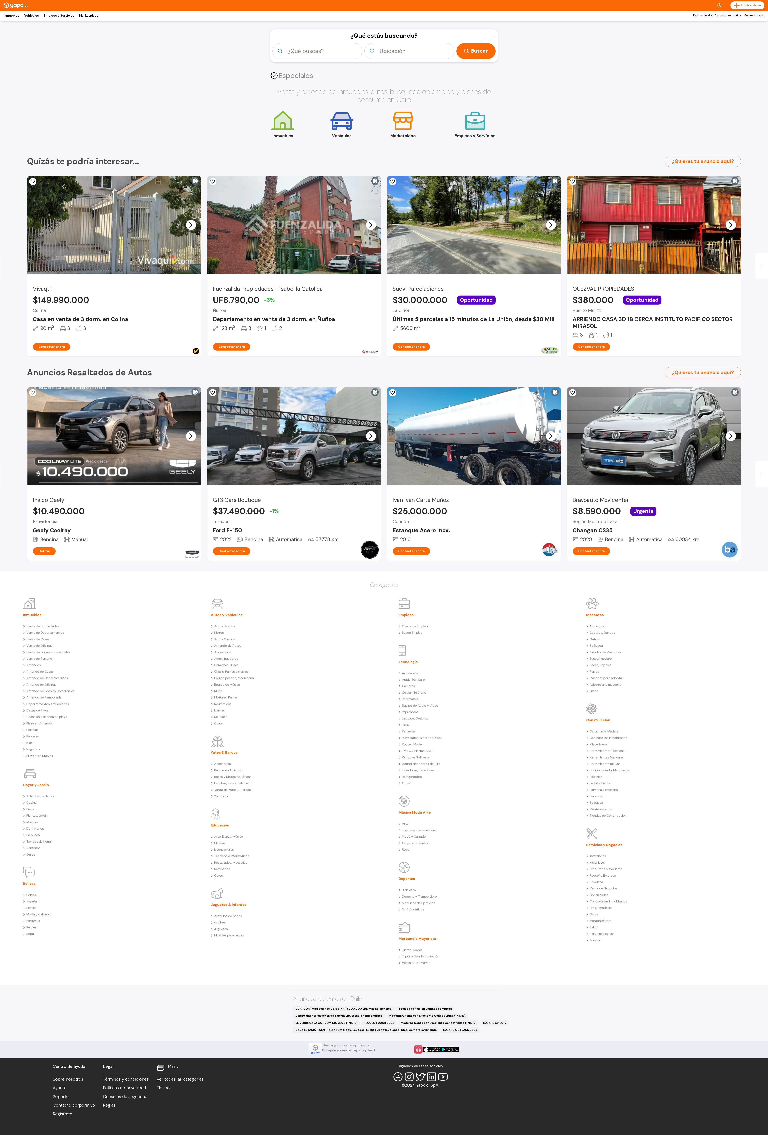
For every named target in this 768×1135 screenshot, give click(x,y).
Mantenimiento (601, 809)
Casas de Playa (37, 710)
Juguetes (221, 929)
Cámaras (408, 686)
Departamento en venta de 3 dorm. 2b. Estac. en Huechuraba (338, 1015)
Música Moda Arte (415, 812)
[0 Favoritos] (212, 181)
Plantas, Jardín (37, 815)
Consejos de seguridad (728, 15)
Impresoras (410, 712)
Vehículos (31, 16)
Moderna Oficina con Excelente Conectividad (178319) (427, 1015)
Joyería (31, 901)
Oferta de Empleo (415, 626)
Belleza (29, 883)
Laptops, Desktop (415, 718)
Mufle (218, 691)
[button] (191, 225)
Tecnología (408, 661)
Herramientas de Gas (605, 764)
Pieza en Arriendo (39, 723)
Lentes (31, 908)
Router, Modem (413, 744)
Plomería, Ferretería (604, 790)
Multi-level (597, 862)
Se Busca (220, 717)
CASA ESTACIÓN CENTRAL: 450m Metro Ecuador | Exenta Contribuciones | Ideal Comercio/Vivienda (366, 1030)
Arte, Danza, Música (228, 836)
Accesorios (222, 652)
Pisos (30, 809)
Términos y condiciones (126, 1079)
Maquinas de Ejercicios (418, 903)
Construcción (598, 720)
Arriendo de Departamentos (47, 678)
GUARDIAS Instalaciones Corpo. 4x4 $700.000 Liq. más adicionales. (343, 1008)
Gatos (594, 639)
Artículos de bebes (228, 916)
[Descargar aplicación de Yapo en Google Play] (450, 1049)
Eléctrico (596, 777)
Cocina (31, 802)
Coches (219, 922)
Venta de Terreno (39, 658)
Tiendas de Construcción (608, 815)
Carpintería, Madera (604, 731)
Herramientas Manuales (607, 757)
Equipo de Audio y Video (420, 705)
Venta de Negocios (603, 888)
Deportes (407, 878)
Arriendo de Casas (40, 671)
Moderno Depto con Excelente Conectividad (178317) (439, 1023)
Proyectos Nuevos (39, 756)
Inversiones (598, 856)
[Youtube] (442, 1076)
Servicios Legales (602, 934)
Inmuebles (11, 16)
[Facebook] (398, 1076)
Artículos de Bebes (40, 796)
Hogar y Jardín (36, 784)
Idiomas (219, 843)
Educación (220, 825)
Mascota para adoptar (606, 678)
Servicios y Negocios (604, 844)
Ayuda (59, 1088)
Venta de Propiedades (42, 626)
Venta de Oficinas (39, 645)
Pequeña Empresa (603, 875)
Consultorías (599, 895)
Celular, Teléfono (414, 692)
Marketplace (88, 16)
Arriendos (33, 665)
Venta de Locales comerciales (48, 652)
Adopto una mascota (605, 684)
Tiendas (164, 1088)
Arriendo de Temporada (44, 697)
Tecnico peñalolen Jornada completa (425, 1008)
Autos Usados (224, 626)
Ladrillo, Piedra (600, 783)
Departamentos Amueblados (47, 704)
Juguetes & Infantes (229, 904)
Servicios (596, 796)
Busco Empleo (412, 632)
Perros (594, 671)
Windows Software (416, 757)
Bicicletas (409, 890)
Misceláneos (599, 744)
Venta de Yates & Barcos (232, 790)
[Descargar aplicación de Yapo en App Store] (432, 1049)
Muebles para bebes (229, 935)
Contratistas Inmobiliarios (608, 738)
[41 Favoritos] (392, 181)
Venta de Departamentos (45, 632)
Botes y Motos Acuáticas (232, 777)
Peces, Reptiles (600, 665)
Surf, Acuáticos (413, 909)
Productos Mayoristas (606, 869)
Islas (29, 743)
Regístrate (62, 1114)
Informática (410, 699)
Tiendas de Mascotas (605, 652)
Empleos (406, 614)
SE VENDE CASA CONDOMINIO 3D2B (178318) (326, 1023)
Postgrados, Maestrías (230, 862)
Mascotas (595, 614)
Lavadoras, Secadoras (418, 770)
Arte (405, 823)
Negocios (33, 749)
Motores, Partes (226, 697)
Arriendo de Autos (227, 645)
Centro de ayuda (754, 15)
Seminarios (222, 869)
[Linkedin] (431, 1076)
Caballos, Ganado (602, 632)
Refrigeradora (412, 777)
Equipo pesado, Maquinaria (234, 678)
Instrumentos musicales (419, 830)
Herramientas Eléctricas (607, 751)
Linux (405, 725)
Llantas (219, 710)
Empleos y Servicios (59, 16)
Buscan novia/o (601, 658)
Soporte (61, 1096)
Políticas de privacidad (124, 1088)
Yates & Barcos (224, 752)
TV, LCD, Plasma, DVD (417, 751)
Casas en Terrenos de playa (46, 717)
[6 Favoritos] (572, 181)
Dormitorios (35, 828)
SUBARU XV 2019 (494, 1023)
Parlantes (409, 731)
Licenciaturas (224, 849)
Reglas (109, 1105)
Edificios (32, 730)
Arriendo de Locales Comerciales (50, 691)
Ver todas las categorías (180, 1079)
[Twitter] (420, 1076)
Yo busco (221, 796)
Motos (219, 632)
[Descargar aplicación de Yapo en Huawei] (418, 1049)
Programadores (601, 908)
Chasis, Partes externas (231, 671)
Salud (594, 927)
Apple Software (413, 679)
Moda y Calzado (38, 914)
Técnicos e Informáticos (231, 856)
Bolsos (31, 895)
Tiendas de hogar (39, 841)
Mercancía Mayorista (417, 938)
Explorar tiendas (703, 15)
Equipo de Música (227, 684)
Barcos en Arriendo (228, 770)
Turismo (595, 940)
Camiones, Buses (226, 665)
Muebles (32, 822)
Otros (30, 854)
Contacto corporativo (74, 1105)
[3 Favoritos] (32, 181)
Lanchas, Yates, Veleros (231, 783)
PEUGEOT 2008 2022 (379, 1023)
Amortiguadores (226, 658)
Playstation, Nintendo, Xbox (422, 738)
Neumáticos (223, 704)
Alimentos (597, 626)
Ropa (30, 934)
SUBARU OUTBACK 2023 (460, 1030)
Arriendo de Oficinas (41, 684)
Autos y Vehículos (227, 614)
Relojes (31, 927)
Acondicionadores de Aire (421, 764)
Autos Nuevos (224, 639)
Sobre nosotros (68, 1079)
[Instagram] (409, 1076)
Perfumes (33, 921)
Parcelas (32, 736)
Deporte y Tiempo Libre (419, 896)
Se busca (33, 835)
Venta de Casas (38, 639)
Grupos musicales (415, 843)
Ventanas (33, 848)
